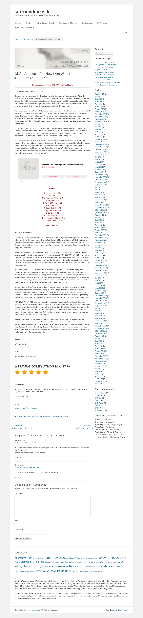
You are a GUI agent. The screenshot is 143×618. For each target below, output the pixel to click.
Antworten (18, 457)
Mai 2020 (98, 283)
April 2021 (98, 255)
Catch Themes (123, 610)
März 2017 (99, 379)
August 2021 (99, 245)
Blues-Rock (74, 558)
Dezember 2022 (101, 205)
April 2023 (98, 195)
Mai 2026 (98, 101)
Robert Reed (101, 567)
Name (17, 520)
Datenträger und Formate (68, 23)
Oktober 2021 (100, 240)
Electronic (39, 416)
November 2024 (101, 147)
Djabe (95, 558)
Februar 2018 (100, 351)
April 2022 (98, 225)
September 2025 (101, 122)
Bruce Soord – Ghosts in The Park (107, 82)
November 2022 (101, 207)
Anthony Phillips (37, 558)
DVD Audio (99, 403)
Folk (33, 562)
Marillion (101, 562)
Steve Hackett (19, 571)
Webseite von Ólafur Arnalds (26, 408)
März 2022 (99, 227)
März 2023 (99, 197)
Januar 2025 (99, 142)
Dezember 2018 (101, 326)
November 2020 (101, 268)
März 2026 (99, 106)
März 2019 (99, 318)
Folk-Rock (39, 562)
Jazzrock (76, 562)
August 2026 (99, 94)
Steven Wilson (29, 571)
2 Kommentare (50, 78)
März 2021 (99, 258)
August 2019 (99, 306)
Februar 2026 (100, 109)
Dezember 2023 (101, 175)
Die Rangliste (102, 23)
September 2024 (101, 152)
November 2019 (101, 298)
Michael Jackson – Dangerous (106, 85)
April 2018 (98, 346)
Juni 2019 (98, 311)
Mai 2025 (98, 132)
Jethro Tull (84, 562)
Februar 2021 (100, 260)
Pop (25, 566)
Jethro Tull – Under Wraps (104, 75)
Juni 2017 (98, 371)
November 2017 (101, 359)
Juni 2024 (98, 159)
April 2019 (98, 316)
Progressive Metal (44, 567)
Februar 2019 (100, 321)
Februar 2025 (100, 139)
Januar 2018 (99, 353)
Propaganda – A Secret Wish (105, 65)
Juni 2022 (98, 220)
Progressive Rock (64, 566)
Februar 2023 (100, 200)
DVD (97, 400)
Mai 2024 (98, 162)
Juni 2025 (98, 129)
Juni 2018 (98, 341)
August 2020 (99, 275)
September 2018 (101, 333)
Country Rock (89, 558)
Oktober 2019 (100, 301)
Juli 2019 (98, 308)
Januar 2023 (99, 202)
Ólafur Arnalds (55, 416)
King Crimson (93, 562)
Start (18, 39)
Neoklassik (46, 416)
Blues (67, 558)
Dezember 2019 (101, 296)
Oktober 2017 (100, 361)
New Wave (121, 562)
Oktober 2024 (100, 149)
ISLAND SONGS (67, 252)
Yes (102, 571)
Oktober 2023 (100, 180)
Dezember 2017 (101, 356)
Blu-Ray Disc (56, 557)
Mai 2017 (98, 374)
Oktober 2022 (100, 210)
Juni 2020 (98, 280)
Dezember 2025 (101, 114)
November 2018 (101, 328)
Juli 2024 (98, 157)
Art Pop (44, 558)
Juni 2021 (98, 250)
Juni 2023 (98, 190)
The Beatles (83, 571)
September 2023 (101, 182)
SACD (97, 408)
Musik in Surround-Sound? (45, 23)
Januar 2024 (99, 172)
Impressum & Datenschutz (24, 28)
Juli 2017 (98, 369)
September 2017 (101, 364)
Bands (28, 23)
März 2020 (99, 288)
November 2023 (101, 177)
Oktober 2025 (100, 119)
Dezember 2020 (101, 265)
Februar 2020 (100, 291)
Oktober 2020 (100, 270)
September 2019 (101, 303)
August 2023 (99, 185)
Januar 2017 (99, 384)
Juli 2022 (98, 217)
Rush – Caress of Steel (103, 80)
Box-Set (82, 558)
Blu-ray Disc (99, 393)
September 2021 (101, 243)
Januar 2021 (99, 263)
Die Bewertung (87, 23)
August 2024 (99, 154)
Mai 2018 (98, 343)
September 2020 (101, 273)
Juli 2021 (98, 248)
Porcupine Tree (33, 567)
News (114, 562)
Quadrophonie (90, 567)
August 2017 (99, 366)
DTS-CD (98, 398)
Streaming (28, 39)
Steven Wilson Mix (45, 571)
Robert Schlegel (37, 78)
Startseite (18, 23)
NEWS (97, 405)
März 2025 (99, 137)
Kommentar (19, 493)
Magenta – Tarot (101, 70)
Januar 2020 (99, 293)
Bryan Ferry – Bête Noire (104, 67)
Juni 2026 (98, 99)
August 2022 (99, 215)
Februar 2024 (100, 170)
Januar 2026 (99, 111)
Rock (109, 566)
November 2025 (101, 117)
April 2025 (98, 134)
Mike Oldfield (108, 562)
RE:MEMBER (52, 252)
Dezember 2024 (101, 144)
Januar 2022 (99, 232)
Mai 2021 (98, 253)
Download (98, 395)
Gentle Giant (56, 562)
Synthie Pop (74, 571)
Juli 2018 (98, 338)
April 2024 (98, 164)
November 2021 (101, 238)
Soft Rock (121, 567)
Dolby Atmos (30, 416)
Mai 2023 (98, 192)
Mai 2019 (98, 313)
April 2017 (98, 376)
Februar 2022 (100, 230)
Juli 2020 (98, 278)
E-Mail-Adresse (21, 529)
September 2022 (101, 212)
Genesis (48, 562)
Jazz (71, 562)
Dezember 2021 (101, 235)
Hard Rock (64, 562)
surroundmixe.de (32, 11)
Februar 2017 (100, 381)
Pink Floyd (19, 567)
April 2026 (98, 104)
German (100, 53)
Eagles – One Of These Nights (106, 62)
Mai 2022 (98, 222)
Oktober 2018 (100, 331)
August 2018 (99, 336)
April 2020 (98, 285)
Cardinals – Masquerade (104, 77)
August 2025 (99, 124)
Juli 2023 (98, 187)
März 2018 (99, 348)
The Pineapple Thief (94, 571)
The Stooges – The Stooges (105, 72)
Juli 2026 (98, 96)
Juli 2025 (98, 127)
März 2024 (99, 167)
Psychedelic (81, 567)
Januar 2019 (99, 323)
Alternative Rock (23, 557)
